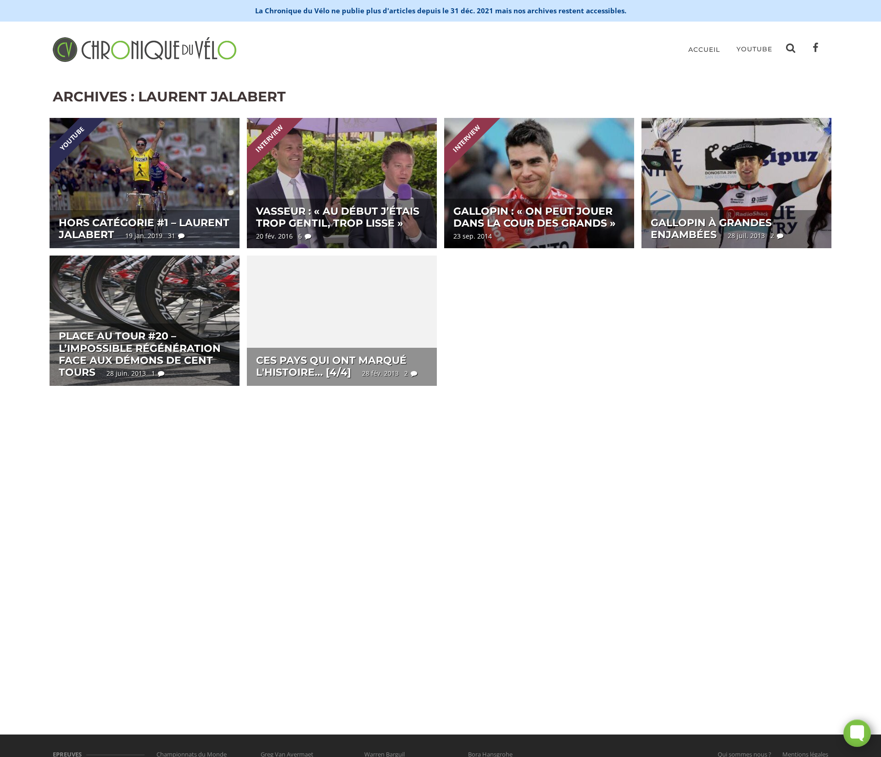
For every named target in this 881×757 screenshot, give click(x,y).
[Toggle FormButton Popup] (857, 733)
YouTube (754, 49)
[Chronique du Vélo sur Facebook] (816, 49)
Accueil (704, 49)
